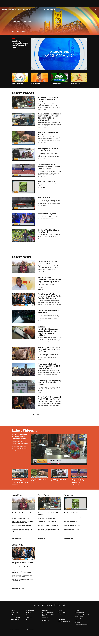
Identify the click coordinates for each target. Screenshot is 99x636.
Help (76, 620)
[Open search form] (96, 9)
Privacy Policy (62, 612)
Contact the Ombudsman (81, 624)
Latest (4, 9)
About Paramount (79, 612)
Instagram (28, 617)
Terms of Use (61, 619)
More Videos (41, 538)
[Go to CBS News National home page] (49, 9)
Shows (25, 9)
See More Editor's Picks (18, 588)
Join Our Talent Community (79, 617)
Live (19, 9)
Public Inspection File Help (48, 615)
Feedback (77, 622)
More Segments (68, 538)
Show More (36, 247)
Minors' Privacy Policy (64, 621)
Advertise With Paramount (82, 614)
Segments (23, 31)
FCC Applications (47, 618)
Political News (14, 612)
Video (13, 31)
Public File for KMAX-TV (48, 612)
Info (18, 31)
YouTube (28, 612)
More (37, 431)
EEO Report (45, 620)
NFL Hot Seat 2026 (15, 617)
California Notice (63, 614)
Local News (11, 9)
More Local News (16, 538)
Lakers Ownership (15, 619)
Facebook (29, 614)
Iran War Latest (14, 614)
